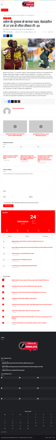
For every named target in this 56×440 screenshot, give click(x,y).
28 (20, 428)
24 (43, 425)
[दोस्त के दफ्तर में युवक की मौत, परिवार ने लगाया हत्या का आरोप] (7, 312)
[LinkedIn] (11, 35)
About (50, 437)
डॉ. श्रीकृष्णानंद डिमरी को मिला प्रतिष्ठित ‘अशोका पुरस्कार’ (24, 298)
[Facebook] (4, 35)
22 (28, 425)
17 (43, 422)
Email (4, 196)
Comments (45, 236)
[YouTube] (28, 354)
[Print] (19, 101)
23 (35, 425)
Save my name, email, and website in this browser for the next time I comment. (21, 202)
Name (4, 191)
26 (4, 428)
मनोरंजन (8, 15)
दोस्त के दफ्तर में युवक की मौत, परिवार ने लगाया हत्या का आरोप (26, 310)
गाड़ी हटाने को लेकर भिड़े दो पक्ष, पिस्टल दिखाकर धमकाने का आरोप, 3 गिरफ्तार (29, 323)
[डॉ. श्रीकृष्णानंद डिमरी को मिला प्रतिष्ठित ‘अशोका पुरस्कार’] (7, 300)
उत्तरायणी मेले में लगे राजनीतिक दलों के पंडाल (22, 259)
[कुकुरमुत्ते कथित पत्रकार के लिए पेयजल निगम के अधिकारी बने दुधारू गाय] (7, 243)
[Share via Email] (15, 101)
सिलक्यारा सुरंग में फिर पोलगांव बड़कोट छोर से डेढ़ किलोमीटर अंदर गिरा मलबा (29, 292)
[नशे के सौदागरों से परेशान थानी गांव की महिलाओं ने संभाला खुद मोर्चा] (7, 288)
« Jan (2, 431)
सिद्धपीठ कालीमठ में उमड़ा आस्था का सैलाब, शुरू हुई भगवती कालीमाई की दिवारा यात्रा (30, 280)
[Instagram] (29, 354)
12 (4, 422)
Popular (10, 236)
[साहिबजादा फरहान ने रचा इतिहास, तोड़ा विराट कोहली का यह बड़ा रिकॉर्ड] (10, 150)
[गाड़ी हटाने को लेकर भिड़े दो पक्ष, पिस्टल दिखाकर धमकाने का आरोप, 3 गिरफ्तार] (7, 324)
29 (28, 428)
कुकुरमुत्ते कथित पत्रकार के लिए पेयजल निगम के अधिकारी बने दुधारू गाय (27, 241)
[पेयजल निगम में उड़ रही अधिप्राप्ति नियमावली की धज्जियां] (7, 267)
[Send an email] (13, 31)
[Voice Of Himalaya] (28, 4)
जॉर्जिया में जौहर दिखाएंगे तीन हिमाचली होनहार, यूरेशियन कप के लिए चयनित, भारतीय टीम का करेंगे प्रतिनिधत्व (28, 158)
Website (31, 196)
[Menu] (1, 4)
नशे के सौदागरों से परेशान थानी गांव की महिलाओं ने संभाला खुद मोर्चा (27, 286)
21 (20, 425)
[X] (7, 35)
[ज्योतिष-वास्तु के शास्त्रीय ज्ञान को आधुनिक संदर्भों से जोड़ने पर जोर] (10, 382)
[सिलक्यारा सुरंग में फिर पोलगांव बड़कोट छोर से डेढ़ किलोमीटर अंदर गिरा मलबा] (7, 294)
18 (51, 422)
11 (51, 420)
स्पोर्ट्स (9, 18)
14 (20, 422)
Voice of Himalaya (9, 31)
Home (5, 15)
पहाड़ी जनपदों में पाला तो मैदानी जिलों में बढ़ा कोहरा (23, 253)
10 (43, 420)
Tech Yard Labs (29, 437)
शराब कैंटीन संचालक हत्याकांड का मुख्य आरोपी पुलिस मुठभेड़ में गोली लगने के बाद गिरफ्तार (32, 304)
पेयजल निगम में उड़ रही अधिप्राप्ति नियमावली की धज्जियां (24, 265)
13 (12, 422)
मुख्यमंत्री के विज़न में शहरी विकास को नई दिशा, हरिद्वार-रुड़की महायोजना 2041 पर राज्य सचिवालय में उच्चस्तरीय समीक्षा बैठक (45, 158)
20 (12, 425)
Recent (27, 236)
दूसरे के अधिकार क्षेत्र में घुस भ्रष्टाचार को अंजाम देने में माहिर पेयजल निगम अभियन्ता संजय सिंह (32, 247)
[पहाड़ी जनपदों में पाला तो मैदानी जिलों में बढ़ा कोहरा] (7, 255)
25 (51, 425)
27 (12, 428)
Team (53, 437)
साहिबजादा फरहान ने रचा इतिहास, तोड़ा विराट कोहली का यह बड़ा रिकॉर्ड (10, 157)
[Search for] (54, 4)
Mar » (5, 431)
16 (35, 422)
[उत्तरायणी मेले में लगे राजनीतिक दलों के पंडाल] (7, 261)
